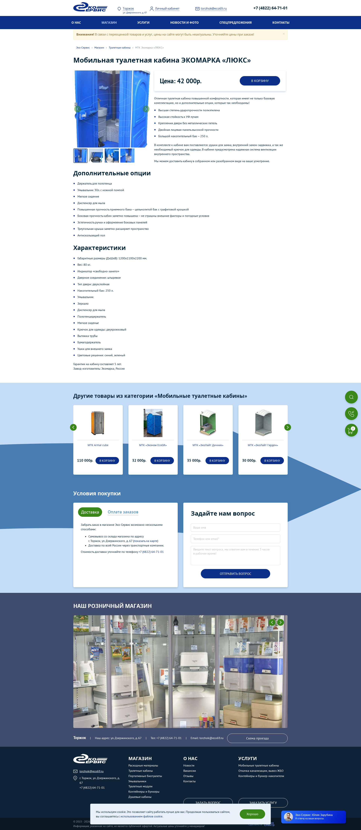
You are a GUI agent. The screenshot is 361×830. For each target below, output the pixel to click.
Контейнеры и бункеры (143, 791)
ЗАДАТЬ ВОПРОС (208, 802)
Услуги (143, 22)
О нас (76, 22)
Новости (188, 765)
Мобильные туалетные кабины (258, 765)
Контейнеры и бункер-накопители (261, 776)
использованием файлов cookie (141, 816)
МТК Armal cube (98, 445)
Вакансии (189, 770)
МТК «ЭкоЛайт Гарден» (263, 445)
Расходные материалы (143, 765)
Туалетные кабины (119, 47)
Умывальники (137, 781)
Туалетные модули (140, 786)
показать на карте (145, 541)
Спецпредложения (235, 22)
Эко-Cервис (83, 47)
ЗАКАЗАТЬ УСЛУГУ (263, 802)
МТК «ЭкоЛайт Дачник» (208, 445)
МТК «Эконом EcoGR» (153, 445)
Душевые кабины (140, 797)
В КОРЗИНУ (260, 81)
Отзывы (188, 776)
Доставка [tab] (90, 512)
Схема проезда (257, 738)
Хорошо (252, 814)
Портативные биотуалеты (145, 776)
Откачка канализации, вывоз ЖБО (261, 770)
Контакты (281, 22)
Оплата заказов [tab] (123, 512)
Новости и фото (184, 22)
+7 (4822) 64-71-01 (270, 8)
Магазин (109, 22)
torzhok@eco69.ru (211, 738)
